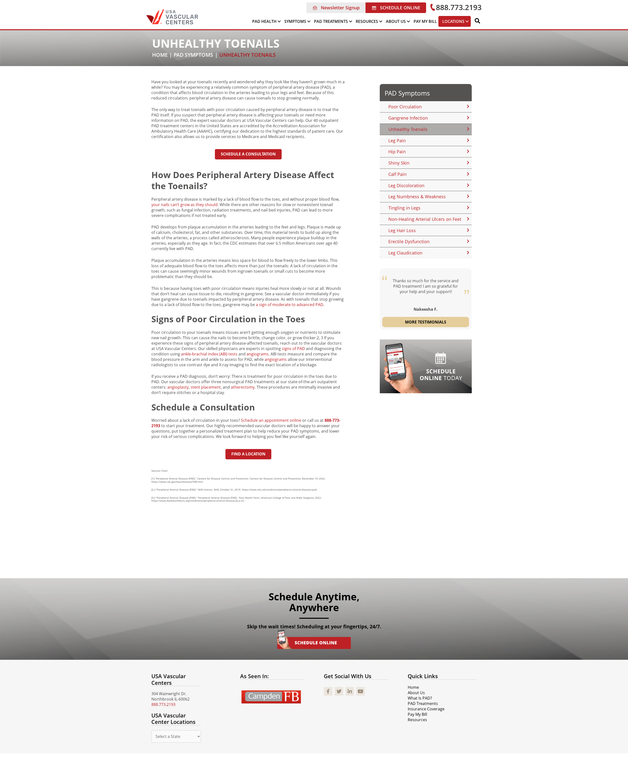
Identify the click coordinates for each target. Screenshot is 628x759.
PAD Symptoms (407, 93)
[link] (267, 21)
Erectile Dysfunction (409, 241)
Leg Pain (397, 140)
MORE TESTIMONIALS (425, 322)
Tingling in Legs (404, 208)
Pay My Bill (417, 714)
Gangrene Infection (408, 118)
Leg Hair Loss (402, 230)
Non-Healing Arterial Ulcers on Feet (424, 219)
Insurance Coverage (426, 709)
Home (413, 687)
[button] (336, 7)
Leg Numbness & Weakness (417, 196)
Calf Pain (397, 174)
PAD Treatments (423, 703)
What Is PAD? (420, 698)
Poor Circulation (405, 107)
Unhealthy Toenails (408, 129)
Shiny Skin (398, 163)
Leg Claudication (405, 253)
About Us (416, 692)
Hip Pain (397, 152)
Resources (417, 719)
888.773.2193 (163, 704)
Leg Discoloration (406, 185)
